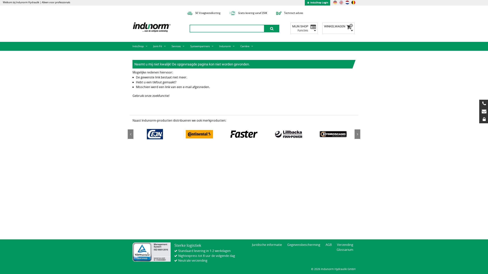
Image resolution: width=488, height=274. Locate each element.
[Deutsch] (335, 2)
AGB (329, 245)
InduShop (138, 46)
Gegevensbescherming (303, 245)
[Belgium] (353, 2)
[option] (154, 134)
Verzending (345, 245)
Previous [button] (130, 134)
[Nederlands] (347, 2)
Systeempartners (200, 46)
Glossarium (345, 250)
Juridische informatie (267, 245)
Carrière (244, 46)
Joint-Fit (157, 46)
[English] (341, 2)
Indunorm (225, 46)
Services (176, 46)
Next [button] (357, 134)
